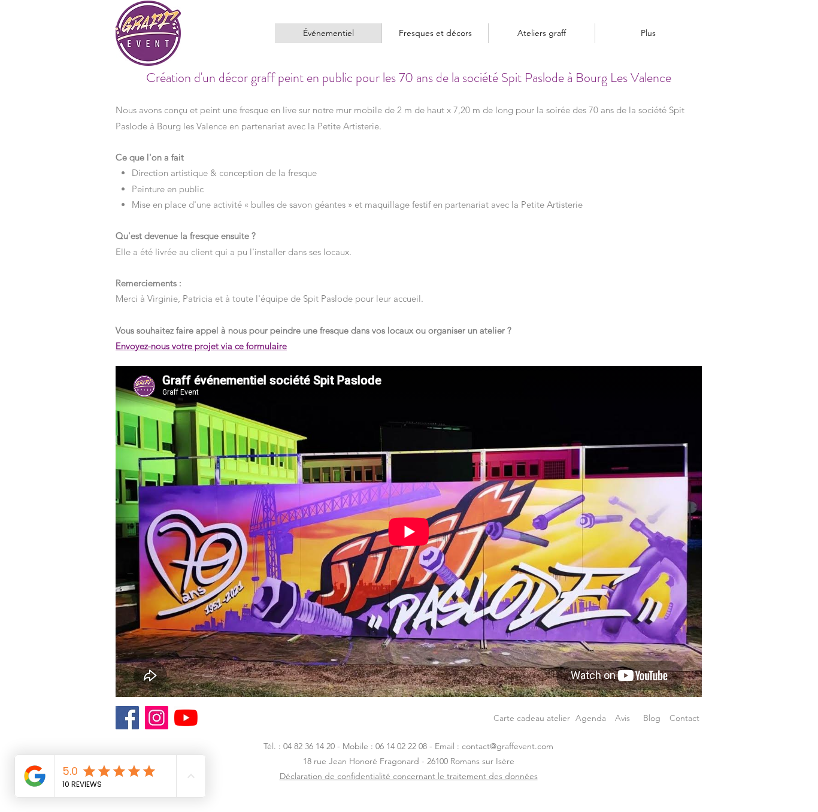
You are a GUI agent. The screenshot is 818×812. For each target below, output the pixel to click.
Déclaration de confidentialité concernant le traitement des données (409, 776)
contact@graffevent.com (507, 746)
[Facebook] (127, 717)
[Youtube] (186, 717)
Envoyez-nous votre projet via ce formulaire (201, 346)
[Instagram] (156, 717)
